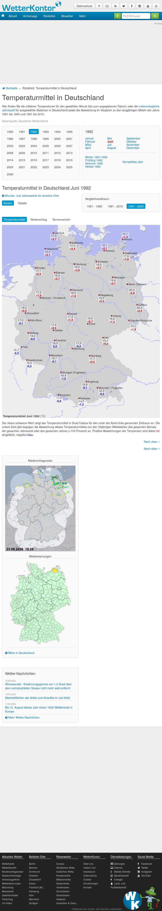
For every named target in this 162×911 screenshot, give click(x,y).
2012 (57, 153)
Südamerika (62, 883)
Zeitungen (119, 863)
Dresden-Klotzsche (141, 320)
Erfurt (92, 324)
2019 (69, 160)
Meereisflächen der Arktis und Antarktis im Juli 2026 (37, 698)
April (88, 148)
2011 (45, 153)
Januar (89, 138)
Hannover (77, 290)
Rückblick (49, 16)
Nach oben (151, 442)
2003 (22, 146)
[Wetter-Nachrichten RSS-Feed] (115, 6)
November (132, 145)
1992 (34, 132)
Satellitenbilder (10, 895)
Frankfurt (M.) (36, 887)
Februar (90, 141)
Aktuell (12, 16)
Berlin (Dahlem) (137, 284)
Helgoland (52, 249)
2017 (45, 160)
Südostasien (63, 895)
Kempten (85, 398)
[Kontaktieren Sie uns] (107, 6)
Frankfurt (61, 340)
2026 (10, 174)
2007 (69, 146)
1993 (45, 132)
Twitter (144, 867)
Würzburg (78, 348)
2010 (34, 153)
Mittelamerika (63, 879)
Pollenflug (7, 899)
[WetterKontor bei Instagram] (139, 6)
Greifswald (131, 253)
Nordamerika (63, 875)
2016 (34, 160)
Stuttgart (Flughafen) (74, 372)
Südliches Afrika (65, 871)
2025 (69, 167)
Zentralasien (63, 891)
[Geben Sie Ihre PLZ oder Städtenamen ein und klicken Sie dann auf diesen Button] (155, 16)
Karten (8, 203)
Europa (60, 863)
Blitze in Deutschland (21, 653)
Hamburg (81, 264)
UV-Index (7, 903)
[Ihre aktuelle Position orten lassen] (117, 16)
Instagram (146, 871)
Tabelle (22, 203)
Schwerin (103, 261)
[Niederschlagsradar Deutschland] (40, 508)
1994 (57, 132)
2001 (69, 139)
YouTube (146, 875)
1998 (34, 139)
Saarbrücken (35, 360)
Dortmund (34, 871)
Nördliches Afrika (65, 867)
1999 (45, 139)
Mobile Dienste (122, 871)
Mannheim (57, 355)
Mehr (82, 16)
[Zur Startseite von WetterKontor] (3, 16)
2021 (22, 167)
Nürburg (33, 333)
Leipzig (117, 316)
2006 (57, 146)
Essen (32, 883)
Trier (25, 347)
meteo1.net (89, 867)
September (133, 138)
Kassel (73, 314)
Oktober (131, 141)
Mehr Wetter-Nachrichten (24, 717)
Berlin (32, 863)
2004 (34, 146)
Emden (41, 268)
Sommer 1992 (94, 163)
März (88, 145)
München (34, 899)
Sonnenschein (61, 219)
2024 (57, 167)
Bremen (60, 272)
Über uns (88, 863)
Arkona (128, 239)
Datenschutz (84, 6)
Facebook (146, 863)
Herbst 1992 (93, 166)
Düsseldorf (33, 313)
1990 (10, 132)
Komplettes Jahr (133, 162)
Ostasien (61, 899)
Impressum (89, 871)
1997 (22, 139)
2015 (22, 160)
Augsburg (93, 381)
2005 (45, 146)
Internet (118, 867)
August (111, 148)
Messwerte (8, 891)
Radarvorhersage (11, 875)
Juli (109, 145)
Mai (109, 138)
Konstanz (65, 395)
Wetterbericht (9, 867)
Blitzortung (7, 887)
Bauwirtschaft (121, 875)
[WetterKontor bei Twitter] (124, 6)
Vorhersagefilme (11, 879)
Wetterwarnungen (11, 883)
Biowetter (67, 16)
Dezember (132, 148)
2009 (22, 153)
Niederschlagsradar (12, 871)
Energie (118, 879)
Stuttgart (33, 903)
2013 (69, 153)
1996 (10, 139)
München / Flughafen (111, 388)
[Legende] (99, 6)
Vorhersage (30, 16)
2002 (10, 146)
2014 (10, 160)
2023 (45, 167)
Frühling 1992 (94, 160)
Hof (106, 337)
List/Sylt (59, 233)
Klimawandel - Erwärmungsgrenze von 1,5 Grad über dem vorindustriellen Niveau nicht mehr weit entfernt (38, 686)
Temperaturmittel (14, 219)
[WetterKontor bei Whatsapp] (156, 6)
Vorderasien (62, 887)
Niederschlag (39, 219)
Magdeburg (106, 295)
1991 (22, 132)
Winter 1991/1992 (96, 157)
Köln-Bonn (36, 320)
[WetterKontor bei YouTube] (148, 6)
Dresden (33, 875)
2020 (10, 167)
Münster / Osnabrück (53, 298)
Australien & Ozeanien (68, 903)
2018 (57, 160)
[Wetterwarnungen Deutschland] (40, 603)
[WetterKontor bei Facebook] (131, 6)
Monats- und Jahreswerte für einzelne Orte (31, 196)
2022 (34, 167)
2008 (10, 153)
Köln (31, 895)
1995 (69, 132)
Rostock (110, 251)
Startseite (11, 88)
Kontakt (87, 887)
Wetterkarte (8, 863)
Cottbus (142, 304)
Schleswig (77, 242)
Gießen (59, 330)
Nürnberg (96, 356)
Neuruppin (119, 277)
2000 (57, 139)
